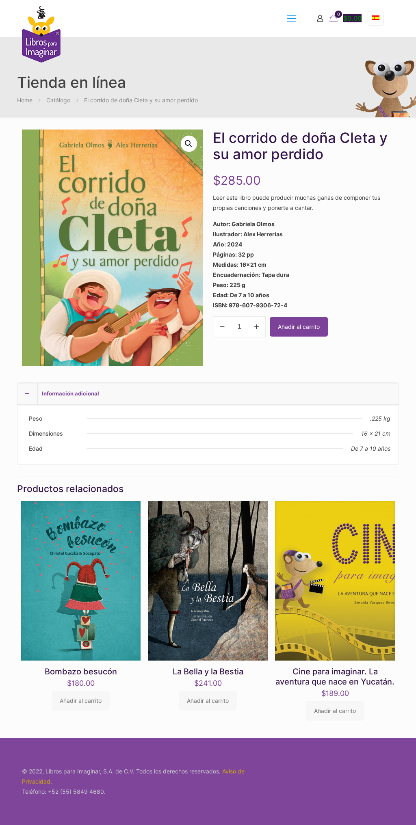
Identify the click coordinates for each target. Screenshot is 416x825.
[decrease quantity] (222, 326)
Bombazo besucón (81, 671)
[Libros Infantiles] (41, 34)
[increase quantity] (256, 326)
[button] (189, 144)
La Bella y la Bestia (208, 671)
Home (24, 100)
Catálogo (58, 100)
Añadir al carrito (299, 326)
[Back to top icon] (377, 808)
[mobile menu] (292, 18)
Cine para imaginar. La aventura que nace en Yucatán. (334, 677)
